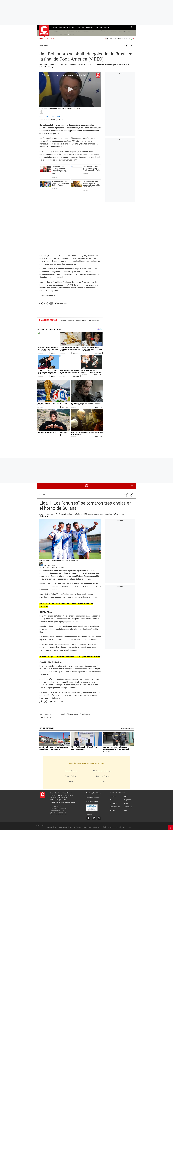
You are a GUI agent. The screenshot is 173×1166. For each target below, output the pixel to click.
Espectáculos (89, 27)
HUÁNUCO (102, 31)
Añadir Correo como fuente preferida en (119, 38)
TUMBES (72, 34)
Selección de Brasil (81, 298)
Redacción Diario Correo (50, 116)
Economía (80, 27)
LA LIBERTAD (114, 31)
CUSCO (78, 31)
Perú (60, 27)
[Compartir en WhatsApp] (51, 281)
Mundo (65, 27)
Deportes (72, 27)
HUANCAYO (95, 31)
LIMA (129, 31)
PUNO (60, 34)
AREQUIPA (56, 31)
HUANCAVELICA (86, 31)
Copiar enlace (62, 281)
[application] (70, 89)
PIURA (55, 34)
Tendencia (99, 27)
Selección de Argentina (67, 298)
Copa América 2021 (94, 298)
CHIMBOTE (71, 31)
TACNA (65, 34)
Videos (106, 27)
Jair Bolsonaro (44, 301)
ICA (108, 31)
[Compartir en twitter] (131, 45)
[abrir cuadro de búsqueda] (132, 27)
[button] (70, 89)
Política (54, 27)
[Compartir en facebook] (126, 45)
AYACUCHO (64, 31)
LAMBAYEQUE (122, 31)
